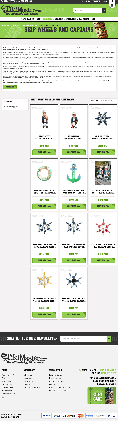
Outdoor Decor (71, 19)
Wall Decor (59, 19)
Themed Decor (47, 19)
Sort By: (94, 101)
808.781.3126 (26, 1)
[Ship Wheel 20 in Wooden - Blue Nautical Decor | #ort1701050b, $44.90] (73, 227)
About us (86, 1)
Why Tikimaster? (31, 381)
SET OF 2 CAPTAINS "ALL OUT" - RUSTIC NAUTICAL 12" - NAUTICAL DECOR (103, 192)
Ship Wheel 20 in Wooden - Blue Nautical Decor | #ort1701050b (73, 246)
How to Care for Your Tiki (59, 387)
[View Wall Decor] (64, 19)
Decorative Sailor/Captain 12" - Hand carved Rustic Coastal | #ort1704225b (44, 138)
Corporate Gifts (8, 394)
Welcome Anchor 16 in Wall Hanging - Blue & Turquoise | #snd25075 (73, 192)
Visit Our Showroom (32, 387)
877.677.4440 (9, 1)
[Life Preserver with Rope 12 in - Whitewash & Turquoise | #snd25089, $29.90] (44, 173)
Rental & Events (55, 384)
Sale (93, 19)
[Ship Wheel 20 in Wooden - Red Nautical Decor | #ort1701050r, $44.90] (103, 227)
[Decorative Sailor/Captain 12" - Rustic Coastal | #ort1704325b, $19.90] (73, 118)
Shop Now (42, 152)
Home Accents (84, 19)
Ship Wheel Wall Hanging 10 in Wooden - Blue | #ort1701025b (103, 138)
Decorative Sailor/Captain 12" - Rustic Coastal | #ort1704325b (74, 138)
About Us (28, 375)
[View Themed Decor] (53, 19)
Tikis (38, 19)
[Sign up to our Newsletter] (109, 339)
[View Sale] (96, 19)
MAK (17, 417)
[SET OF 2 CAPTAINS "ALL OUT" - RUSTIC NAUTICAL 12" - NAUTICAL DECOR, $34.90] (103, 173)
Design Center (55, 378)
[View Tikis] (41, 19)
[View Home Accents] (90, 19)
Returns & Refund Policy (58, 390)
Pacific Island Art (27, 19)
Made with (6, 417)
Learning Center (55, 375)
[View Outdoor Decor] (77, 19)
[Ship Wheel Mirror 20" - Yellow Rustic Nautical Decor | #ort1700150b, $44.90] (73, 281)
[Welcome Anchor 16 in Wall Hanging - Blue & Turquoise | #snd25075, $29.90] (73, 173)
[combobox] (89, 10)
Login (105, 1)
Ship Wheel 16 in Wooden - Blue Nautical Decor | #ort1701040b (44, 246)
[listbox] (108, 100)
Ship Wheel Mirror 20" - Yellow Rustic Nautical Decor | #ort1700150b (73, 300)
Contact (96, 1)
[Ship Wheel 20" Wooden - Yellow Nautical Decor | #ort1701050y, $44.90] (44, 281)
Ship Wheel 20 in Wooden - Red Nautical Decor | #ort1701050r (103, 246)
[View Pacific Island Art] (35, 19)
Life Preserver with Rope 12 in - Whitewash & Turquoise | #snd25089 (44, 192)
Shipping (27, 384)
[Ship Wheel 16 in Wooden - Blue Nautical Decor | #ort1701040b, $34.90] (44, 227)
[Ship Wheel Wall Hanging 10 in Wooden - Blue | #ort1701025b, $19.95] (103, 118)
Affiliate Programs (56, 381)
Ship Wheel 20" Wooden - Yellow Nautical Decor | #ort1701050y (44, 300)
